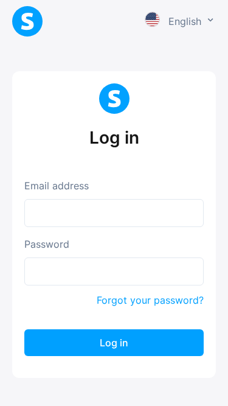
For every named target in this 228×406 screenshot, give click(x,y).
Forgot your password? (150, 300)
